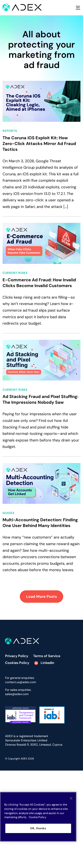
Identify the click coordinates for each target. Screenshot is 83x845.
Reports (10, 131)
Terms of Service (46, 656)
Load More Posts (41, 596)
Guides (8, 513)
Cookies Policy (17, 663)
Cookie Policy (37, 817)
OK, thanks (38, 828)
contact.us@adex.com (20, 682)
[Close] (71, 798)
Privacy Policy (16, 656)
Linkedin (47, 663)
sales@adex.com (17, 694)
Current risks (15, 273)
